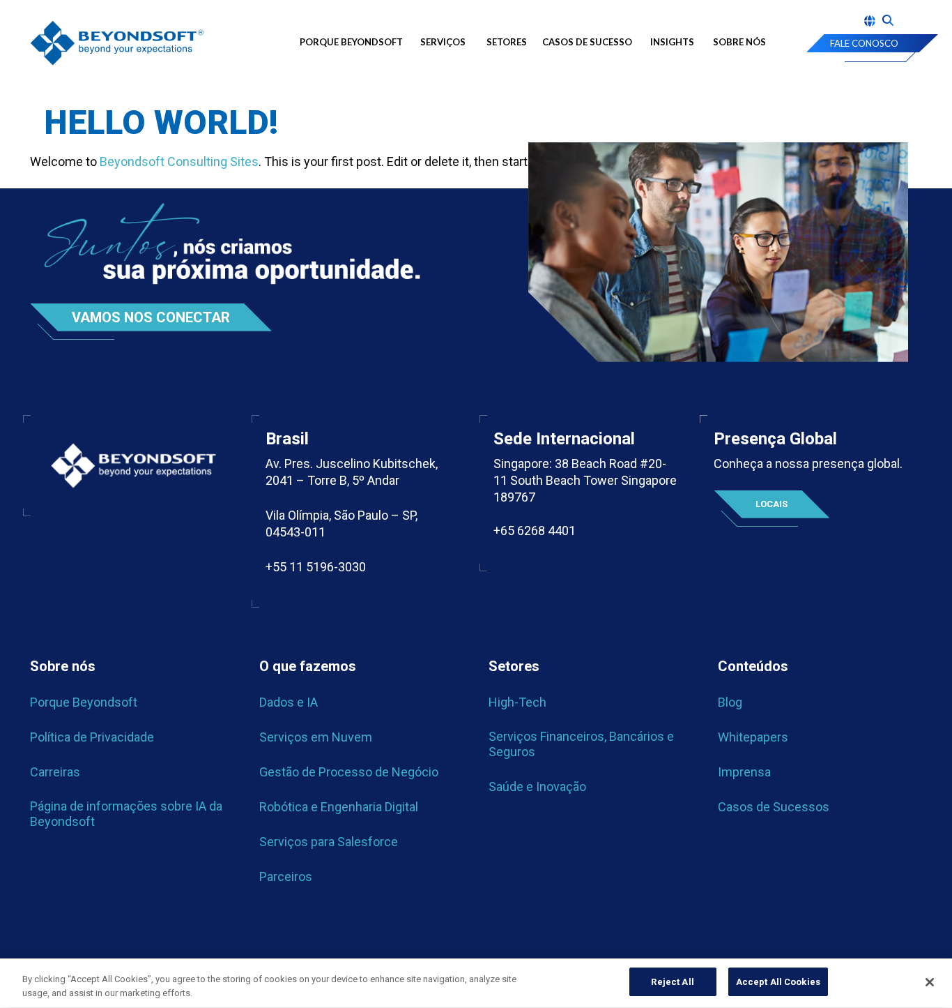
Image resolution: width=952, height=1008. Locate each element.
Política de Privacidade (92, 737)
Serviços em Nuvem (315, 737)
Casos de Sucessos (773, 806)
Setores (506, 41)
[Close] (929, 982)
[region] (476, 983)
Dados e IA (288, 702)
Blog (730, 702)
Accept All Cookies (778, 982)
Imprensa (744, 772)
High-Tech (517, 702)
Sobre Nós (739, 41)
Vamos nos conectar (151, 317)
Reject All (672, 982)
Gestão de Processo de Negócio (348, 772)
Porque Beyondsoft (351, 41)
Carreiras (55, 772)
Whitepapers (753, 737)
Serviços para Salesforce (328, 841)
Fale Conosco (864, 43)
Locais (771, 504)
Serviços (443, 41)
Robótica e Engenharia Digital (338, 806)
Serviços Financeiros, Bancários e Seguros (581, 744)
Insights (672, 41)
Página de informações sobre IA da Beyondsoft (126, 814)
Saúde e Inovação (537, 786)
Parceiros (285, 876)
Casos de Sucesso (587, 41)
